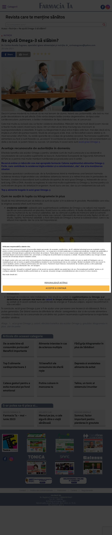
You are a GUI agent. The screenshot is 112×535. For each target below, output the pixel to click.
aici (16, 274)
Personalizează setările (56, 283)
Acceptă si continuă (56, 288)
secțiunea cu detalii (70, 255)
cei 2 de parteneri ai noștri (16, 249)
